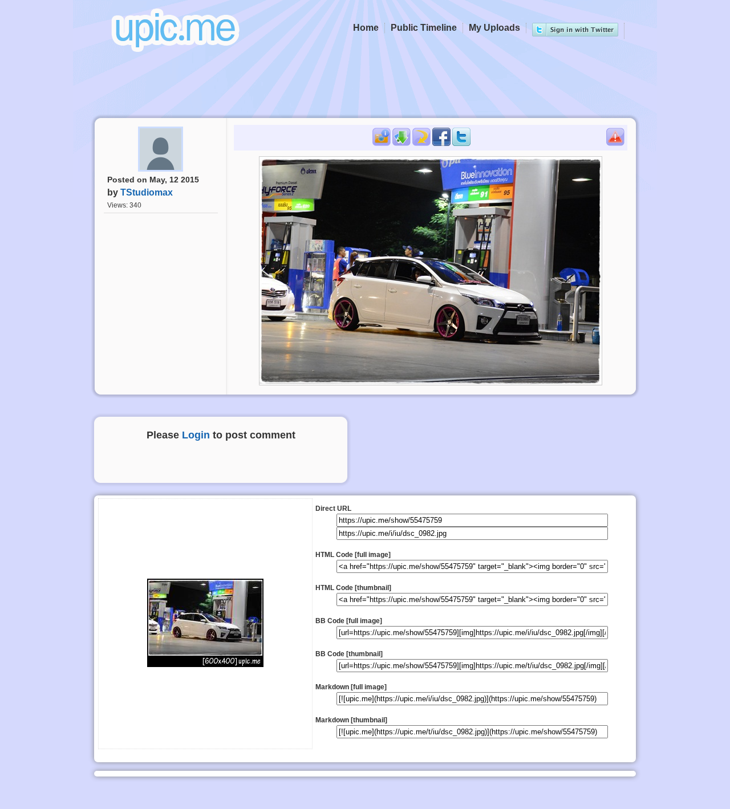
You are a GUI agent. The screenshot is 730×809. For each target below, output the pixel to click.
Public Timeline (424, 27)
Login (196, 435)
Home (366, 27)
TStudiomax (146, 192)
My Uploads (494, 27)
